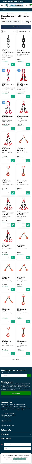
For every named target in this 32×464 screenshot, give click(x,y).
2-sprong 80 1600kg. (6, 310)
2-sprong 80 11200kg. (21, 149)
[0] (30, 5)
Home (2, 13)
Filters (15, 27)
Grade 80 (24, 13)
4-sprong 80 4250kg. (6, 149)
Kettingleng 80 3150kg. (21, 310)
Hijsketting (17, 13)
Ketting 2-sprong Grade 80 (7, 117)
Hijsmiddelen (9, 13)
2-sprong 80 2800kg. (21, 278)
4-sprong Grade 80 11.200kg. (23, 213)
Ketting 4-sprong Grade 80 (22, 85)
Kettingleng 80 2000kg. (6, 342)
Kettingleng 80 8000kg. (6, 181)
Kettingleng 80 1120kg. (21, 342)
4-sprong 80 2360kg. (6, 245)
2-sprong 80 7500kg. (21, 245)
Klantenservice (16, 393)
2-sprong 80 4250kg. (6, 278)
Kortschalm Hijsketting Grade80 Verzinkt (8, 52)
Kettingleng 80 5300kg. (21, 181)
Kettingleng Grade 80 (7, 85)
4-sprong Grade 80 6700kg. (23, 117)
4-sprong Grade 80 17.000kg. (8, 213)
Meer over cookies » (16, 461)
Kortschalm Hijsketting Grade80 (23, 51)
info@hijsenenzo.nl (9, 425)
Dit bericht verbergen (19, 459)
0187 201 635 (7, 421)
